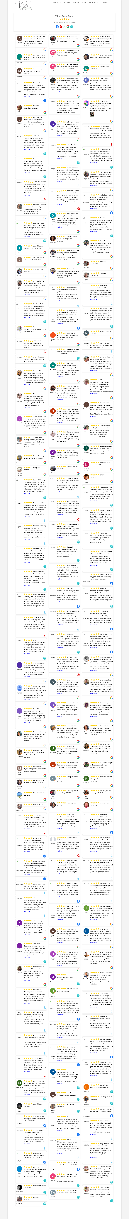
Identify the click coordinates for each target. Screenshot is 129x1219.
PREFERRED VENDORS (71, 2)
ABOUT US (57, 2)
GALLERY (84, 2)
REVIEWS (104, 2)
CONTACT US (94, 2)
